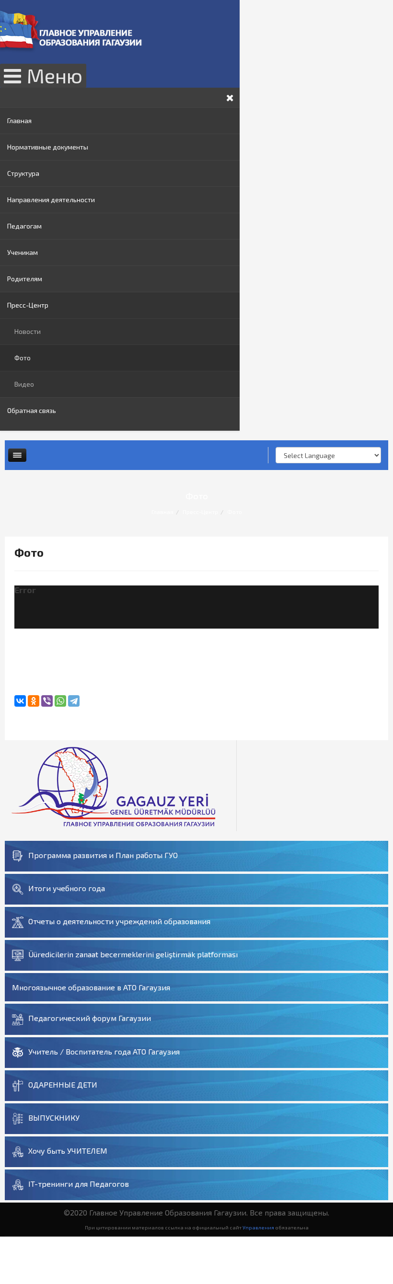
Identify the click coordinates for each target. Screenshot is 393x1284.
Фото (22, 358)
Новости (27, 331)
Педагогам (24, 226)
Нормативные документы (47, 147)
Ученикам (22, 252)
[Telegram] (74, 701)
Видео (24, 384)
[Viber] (47, 701)
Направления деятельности (51, 199)
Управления (258, 1227)
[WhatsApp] (60, 701)
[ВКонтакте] (20, 701)
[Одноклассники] (33, 701)
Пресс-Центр (27, 305)
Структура (23, 173)
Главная (19, 120)
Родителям (24, 279)
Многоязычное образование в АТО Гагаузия (91, 987)
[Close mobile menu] (230, 97)
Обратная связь (31, 410)
